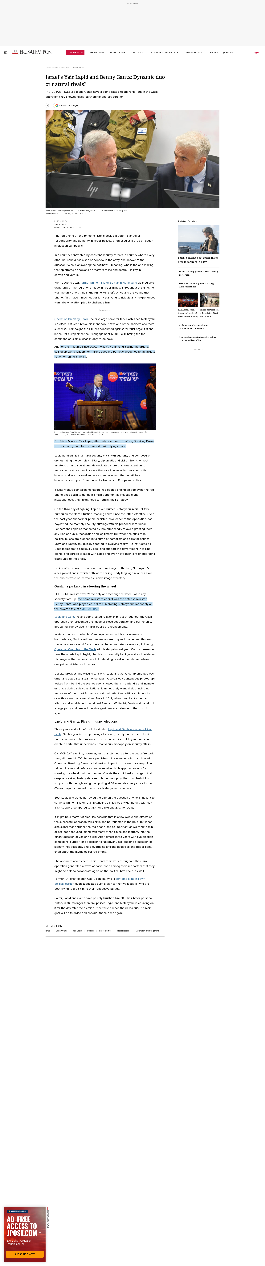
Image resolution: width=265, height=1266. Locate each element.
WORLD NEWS (117, 52)
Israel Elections (123, 931)
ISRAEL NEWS (97, 52)
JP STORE (228, 52)
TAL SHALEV (62, 221)
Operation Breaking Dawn (71, 319)
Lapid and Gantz (64, 616)
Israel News (66, 68)
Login (256, 52)
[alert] (25, 1234)
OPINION (213, 52)
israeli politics (105, 931)
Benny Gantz (61, 931)
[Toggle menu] (5, 52)
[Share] (48, 105)
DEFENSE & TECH (193, 52)
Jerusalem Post (52, 68)
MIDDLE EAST (137, 52)
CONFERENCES (75, 52)
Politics (90, 931)
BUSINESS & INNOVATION (164, 52)
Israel (48, 931)
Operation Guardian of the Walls (75, 649)
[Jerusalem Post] (30, 52)
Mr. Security (89, 609)
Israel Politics (78, 68)
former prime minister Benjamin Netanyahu (109, 282)
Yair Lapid (77, 931)
